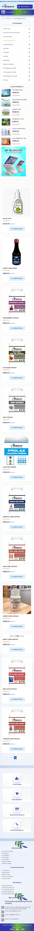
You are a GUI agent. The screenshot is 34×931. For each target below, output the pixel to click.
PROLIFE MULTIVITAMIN (19, 100)
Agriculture (6, 60)
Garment (6, 48)
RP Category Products (9, 68)
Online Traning (6, 861)
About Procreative (7, 851)
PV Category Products (9, 72)
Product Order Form (8, 888)
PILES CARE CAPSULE (10, 566)
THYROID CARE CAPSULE (11, 739)
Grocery (5, 80)
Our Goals (5, 857)
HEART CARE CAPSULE (10, 639)
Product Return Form (8, 890)
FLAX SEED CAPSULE (10, 368)
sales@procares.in (14, 914)
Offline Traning (6, 863)
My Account (25, 6)
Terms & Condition (7, 876)
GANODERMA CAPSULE (11, 318)
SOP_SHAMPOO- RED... (19, 138)
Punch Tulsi (7, 218)
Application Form (7, 885)
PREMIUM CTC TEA (18, 119)
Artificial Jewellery (8, 64)
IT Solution (6, 52)
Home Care (6, 29)
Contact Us (5, 870)
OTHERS (5, 56)
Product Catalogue (8, 892)
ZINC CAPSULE (8, 417)
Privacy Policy (6, 878)
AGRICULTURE (16, 109)
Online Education (8, 44)
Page (11, 757)
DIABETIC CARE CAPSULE (11, 517)
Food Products (7, 36)
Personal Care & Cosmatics (11, 33)
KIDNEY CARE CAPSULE (11, 616)
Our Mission (5, 855)
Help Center (6, 872)
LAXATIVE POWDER (9, 467)
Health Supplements (19, 18)
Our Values (5, 859)
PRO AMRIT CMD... (18, 90)
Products (8, 18)
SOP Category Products (10, 76)
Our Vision (5, 853)
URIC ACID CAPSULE (10, 689)
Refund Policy (6, 874)
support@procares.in (15, 911)
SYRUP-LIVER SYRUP (10, 268)
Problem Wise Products (9, 894)
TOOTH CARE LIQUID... (19, 129)
